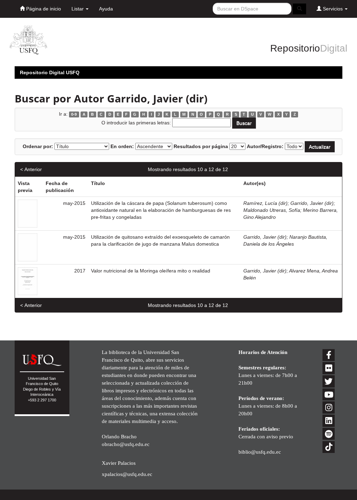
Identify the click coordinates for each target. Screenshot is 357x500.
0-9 (74, 114)
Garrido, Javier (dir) (312, 203)
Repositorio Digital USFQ (49, 72)
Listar (78, 8)
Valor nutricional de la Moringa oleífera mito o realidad (150, 271)
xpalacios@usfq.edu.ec (127, 474)
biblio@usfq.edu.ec (259, 452)
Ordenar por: (38, 146)
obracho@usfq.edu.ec (126, 444)
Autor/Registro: (265, 146)
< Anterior (31, 169)
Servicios (332, 8)
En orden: (122, 146)
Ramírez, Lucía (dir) (265, 203)
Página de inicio (43, 8)
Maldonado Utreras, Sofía (271, 210)
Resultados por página (201, 146)
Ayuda (106, 8)
